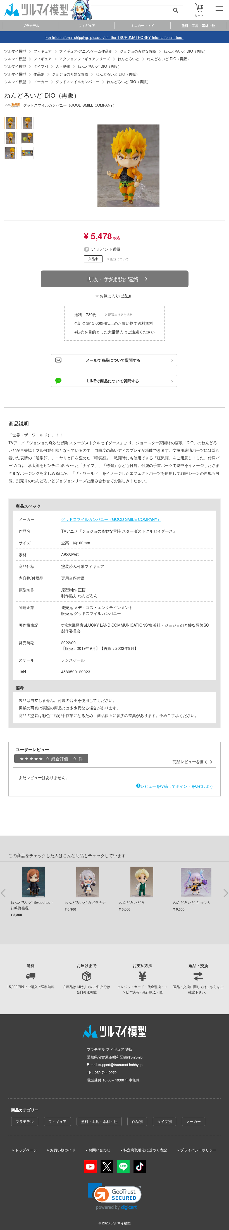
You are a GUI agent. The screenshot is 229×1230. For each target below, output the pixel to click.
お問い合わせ (99, 1150)
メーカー (193, 1121)
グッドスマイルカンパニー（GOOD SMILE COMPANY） (111, 519)
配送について (119, 259)
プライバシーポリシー (198, 1150)
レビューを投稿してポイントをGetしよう (176, 786)
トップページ (26, 1150)
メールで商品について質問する (113, 360)
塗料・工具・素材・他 (99, 1121)
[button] (115, 1196)
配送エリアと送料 (120, 314)
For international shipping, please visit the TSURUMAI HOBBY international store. (114, 37)
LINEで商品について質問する (113, 381)
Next (226, 893)
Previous (3, 893)
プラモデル (25, 1121)
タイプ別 (164, 1121)
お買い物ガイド (62, 1150)
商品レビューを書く (190, 761)
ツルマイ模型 (121, 1222)
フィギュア (57, 1121)
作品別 (137, 1121)
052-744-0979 (105, 1072)
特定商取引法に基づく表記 (145, 1150)
